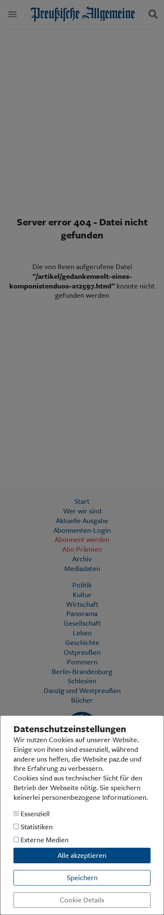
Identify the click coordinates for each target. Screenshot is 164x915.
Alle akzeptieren (82, 855)
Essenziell (34, 814)
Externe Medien (44, 840)
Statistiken (36, 827)
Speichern (82, 877)
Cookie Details (82, 899)
